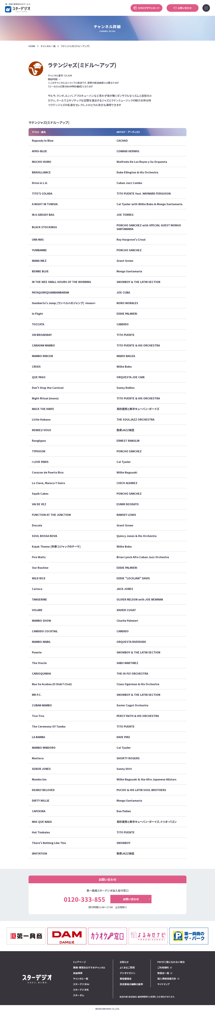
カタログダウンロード (148, 8)
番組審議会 (126, 978)
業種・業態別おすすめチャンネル (89, 967)
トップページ (79, 962)
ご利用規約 (163, 967)
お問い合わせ (184, 8)
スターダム (78, 995)
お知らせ (124, 962)
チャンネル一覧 (48, 46)
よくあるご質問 (127, 967)
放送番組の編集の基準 (131, 984)
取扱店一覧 (163, 973)
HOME (32, 46)
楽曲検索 (77, 973)
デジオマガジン (127, 973)
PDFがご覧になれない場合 (171, 962)
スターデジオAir (81, 984)
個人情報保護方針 (166, 978)
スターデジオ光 (81, 989)
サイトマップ (163, 984)
